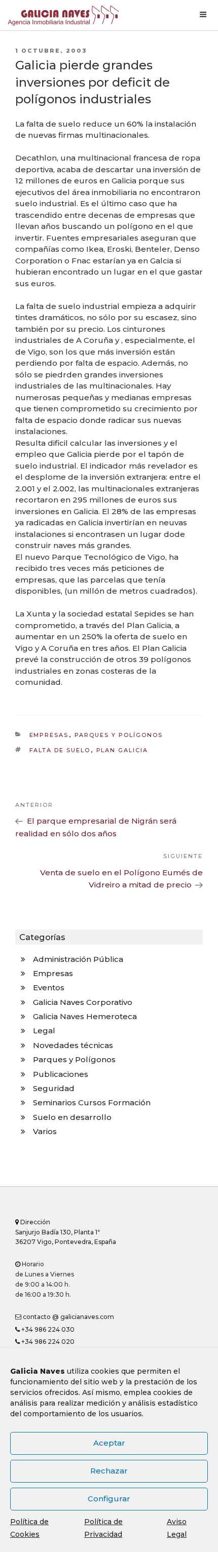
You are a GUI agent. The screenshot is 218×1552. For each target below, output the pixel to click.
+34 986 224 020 (47, 1341)
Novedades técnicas (73, 1045)
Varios (45, 1131)
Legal (44, 1030)
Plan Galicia (122, 750)
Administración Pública (78, 959)
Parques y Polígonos (119, 735)
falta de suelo (60, 750)
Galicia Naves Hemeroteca (85, 1016)
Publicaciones (60, 1074)
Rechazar (109, 1471)
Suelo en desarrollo (72, 1117)
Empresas (49, 735)
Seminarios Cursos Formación (92, 1102)
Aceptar (109, 1443)
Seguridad (54, 1088)
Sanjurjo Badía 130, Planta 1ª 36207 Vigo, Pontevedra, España (65, 1232)
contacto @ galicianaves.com (67, 1317)
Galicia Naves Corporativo (82, 1002)
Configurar (109, 1498)
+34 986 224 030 (47, 1329)
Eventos (48, 987)
